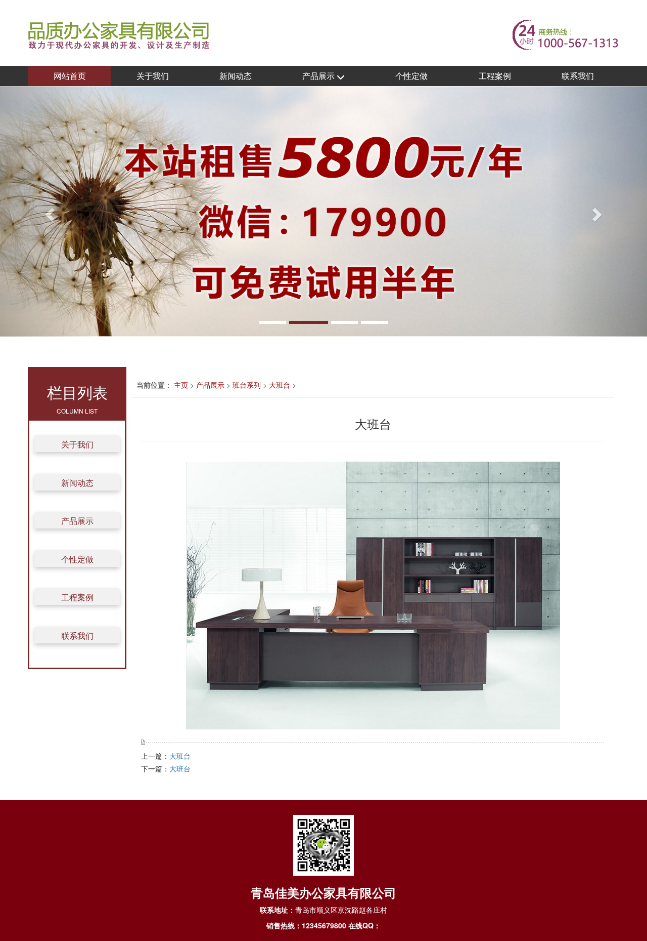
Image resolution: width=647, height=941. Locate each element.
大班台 (279, 385)
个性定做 (411, 75)
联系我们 (578, 75)
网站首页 (70, 75)
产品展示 (319, 75)
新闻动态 (235, 75)
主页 (181, 385)
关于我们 (152, 75)
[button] (48, 211)
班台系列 (247, 385)
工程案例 (495, 75)
